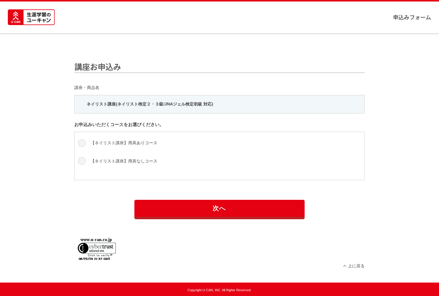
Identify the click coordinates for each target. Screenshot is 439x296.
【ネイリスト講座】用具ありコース (123, 142)
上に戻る (356, 265)
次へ (219, 208)
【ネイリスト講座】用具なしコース (123, 161)
